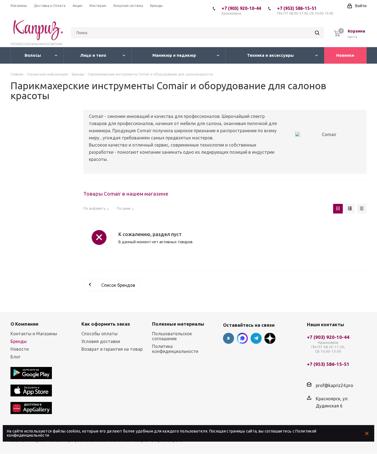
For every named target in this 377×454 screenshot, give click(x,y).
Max (242, 338)
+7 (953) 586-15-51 (305, 10)
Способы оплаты (99, 333)
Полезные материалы (178, 323)
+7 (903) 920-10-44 (241, 10)
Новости (19, 349)
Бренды (18, 341)
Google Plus (269, 338)
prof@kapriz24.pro (334, 385)
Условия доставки (100, 341)
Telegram (256, 338)
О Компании (24, 323)
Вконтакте (228, 338)
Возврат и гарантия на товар (112, 349)
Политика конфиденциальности (175, 349)
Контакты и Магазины (33, 333)
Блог (15, 356)
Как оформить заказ (105, 323)
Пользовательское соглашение (172, 336)
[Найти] (317, 32)
